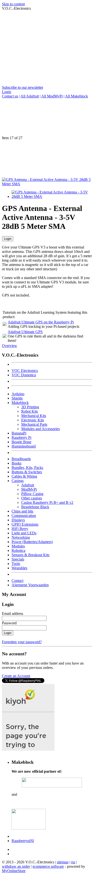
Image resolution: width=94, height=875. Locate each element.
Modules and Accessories (40, 429)
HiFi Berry (20, 529)
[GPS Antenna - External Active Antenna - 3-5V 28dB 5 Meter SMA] (47, 184)
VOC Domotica (24, 375)
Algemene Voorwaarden (30, 585)
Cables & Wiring (24, 476)
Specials (18, 559)
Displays (18, 520)
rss (73, 862)
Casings (18, 481)
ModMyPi (29, 489)
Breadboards (21, 459)
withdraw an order (16, 866)
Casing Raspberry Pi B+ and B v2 (47, 502)
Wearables (19, 568)
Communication (24, 516)
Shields (17, 398)
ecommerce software (48, 866)
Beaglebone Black (35, 507)
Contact (17, 580)
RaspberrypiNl (23, 841)
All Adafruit (29, 96)
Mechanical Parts (34, 424)
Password (9, 623)
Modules (18, 546)
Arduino (18, 394)
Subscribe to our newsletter (22, 87)
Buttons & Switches (27, 472)
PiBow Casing (32, 494)
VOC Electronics (25, 371)
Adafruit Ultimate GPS (25, 332)
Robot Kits (29, 411)
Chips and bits (22, 511)
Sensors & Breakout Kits (30, 555)
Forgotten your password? (22, 642)
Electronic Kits (32, 420)
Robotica (18, 550)
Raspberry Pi (21, 437)
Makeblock (20, 403)
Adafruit (27, 485)
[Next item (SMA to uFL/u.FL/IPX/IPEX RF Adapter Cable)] (47, 158)
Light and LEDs (24, 533)
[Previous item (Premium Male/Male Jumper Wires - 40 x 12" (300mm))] (47, 117)
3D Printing (30, 407)
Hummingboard (24, 446)
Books (16, 463)
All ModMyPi (52, 96)
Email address (12, 613)
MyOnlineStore (14, 871)
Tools (16, 564)
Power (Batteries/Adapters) (32, 542)
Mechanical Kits (33, 416)
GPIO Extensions (25, 524)
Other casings (31, 498)
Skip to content (13, 4)
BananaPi (19, 433)
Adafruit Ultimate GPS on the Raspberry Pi (41, 322)
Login (6, 92)
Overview (9, 346)
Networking (21, 537)
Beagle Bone (21, 442)
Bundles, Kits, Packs (27, 468)
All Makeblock (76, 96)
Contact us (10, 96)
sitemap (62, 862)
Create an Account (16, 676)
